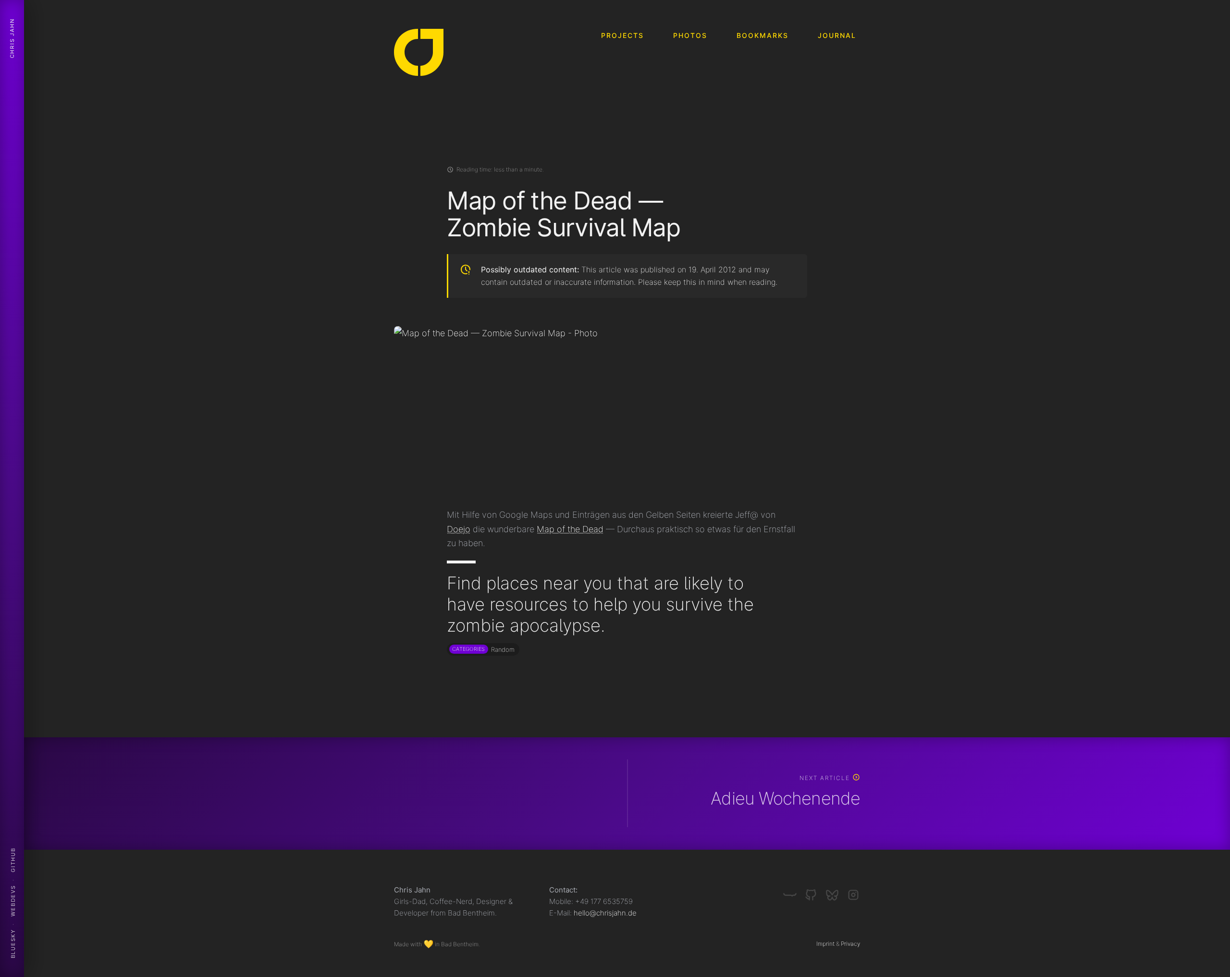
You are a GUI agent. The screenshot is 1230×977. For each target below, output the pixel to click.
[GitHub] (814, 891)
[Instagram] (853, 891)
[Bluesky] (836, 891)
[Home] (418, 54)
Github (13, 859)
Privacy (850, 943)
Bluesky (13, 944)
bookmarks (762, 35)
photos (690, 35)
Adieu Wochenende (785, 798)
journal (837, 35)
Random (503, 649)
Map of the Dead (570, 529)
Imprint (825, 943)
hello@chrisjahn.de (605, 912)
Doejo (458, 529)
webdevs (13, 900)
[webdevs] (793, 891)
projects (622, 35)
